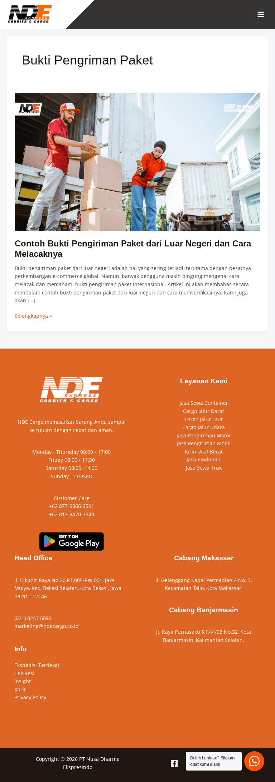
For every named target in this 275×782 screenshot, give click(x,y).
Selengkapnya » (33, 315)
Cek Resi (24, 673)
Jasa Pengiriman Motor (204, 435)
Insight (22, 681)
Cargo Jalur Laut (203, 419)
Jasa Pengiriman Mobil (204, 443)
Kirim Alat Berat (204, 451)
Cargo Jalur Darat (203, 411)
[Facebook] (174, 763)
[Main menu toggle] (261, 14)
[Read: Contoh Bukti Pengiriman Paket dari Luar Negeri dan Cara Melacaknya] (138, 161)
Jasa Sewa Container (203, 402)
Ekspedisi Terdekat (36, 665)
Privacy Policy (30, 697)
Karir (20, 689)
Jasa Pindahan (204, 459)
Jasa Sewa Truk (204, 467)
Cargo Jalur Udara (203, 427)
